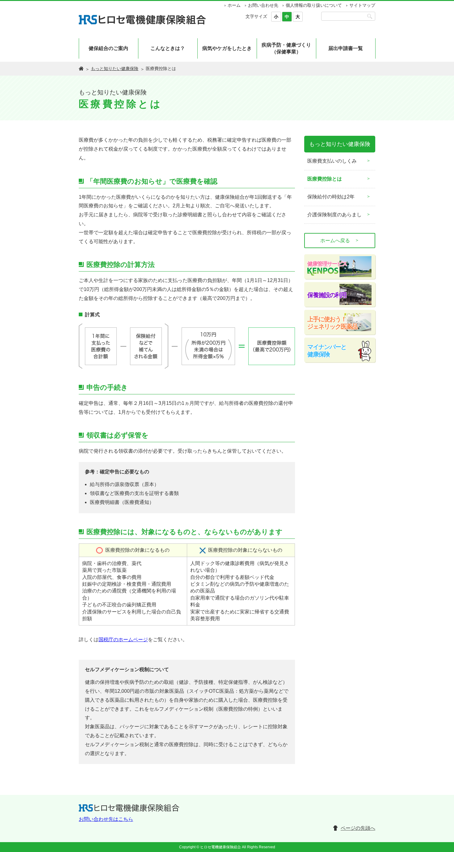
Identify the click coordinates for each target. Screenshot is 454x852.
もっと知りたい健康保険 (114, 68)
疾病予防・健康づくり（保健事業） (286, 48)
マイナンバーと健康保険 (326, 350)
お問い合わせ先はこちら (106, 819)
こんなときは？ (167, 48)
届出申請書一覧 (345, 48)
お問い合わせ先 (263, 5)
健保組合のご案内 (108, 48)
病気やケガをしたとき (227, 48)
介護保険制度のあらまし (334, 214)
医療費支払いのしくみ (332, 161)
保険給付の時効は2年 (331, 196)
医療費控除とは (324, 178)
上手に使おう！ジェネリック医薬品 (332, 323)
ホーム (234, 5)
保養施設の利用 (326, 295)
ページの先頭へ (358, 828)
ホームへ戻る (339, 240)
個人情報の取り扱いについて (314, 5)
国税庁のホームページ (123, 639)
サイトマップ (362, 5)
